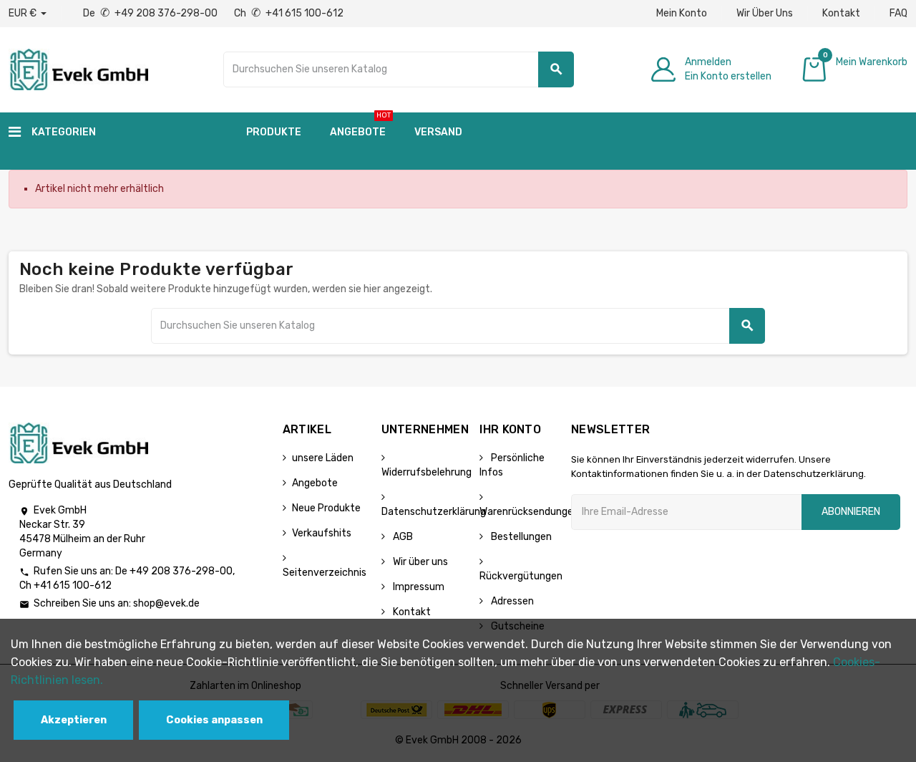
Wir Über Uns (764, 13)
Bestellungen (520, 537)
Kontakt (841, 13)
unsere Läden (323, 458)
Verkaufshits (321, 533)
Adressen (511, 601)
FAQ (898, 13)
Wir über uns (419, 562)
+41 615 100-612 (73, 585)
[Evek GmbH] (78, 68)
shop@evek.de (166, 603)
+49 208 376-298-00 (181, 571)
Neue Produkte (326, 508)
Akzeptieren (74, 720)
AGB (402, 537)
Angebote (315, 483)
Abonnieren (851, 512)
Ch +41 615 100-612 (289, 13)
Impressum (417, 587)
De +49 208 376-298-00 (151, 13)
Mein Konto (681, 13)
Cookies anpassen (214, 720)
